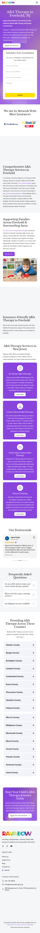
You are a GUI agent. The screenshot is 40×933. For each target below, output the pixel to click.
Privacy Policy (16, 924)
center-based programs (13, 193)
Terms (23, 924)
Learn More (20, 394)
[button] (20, 585)
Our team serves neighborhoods (13, 230)
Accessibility (29, 924)
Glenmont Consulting (23, 927)
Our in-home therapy (25, 183)
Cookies (9, 924)
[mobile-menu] (37, 2)
